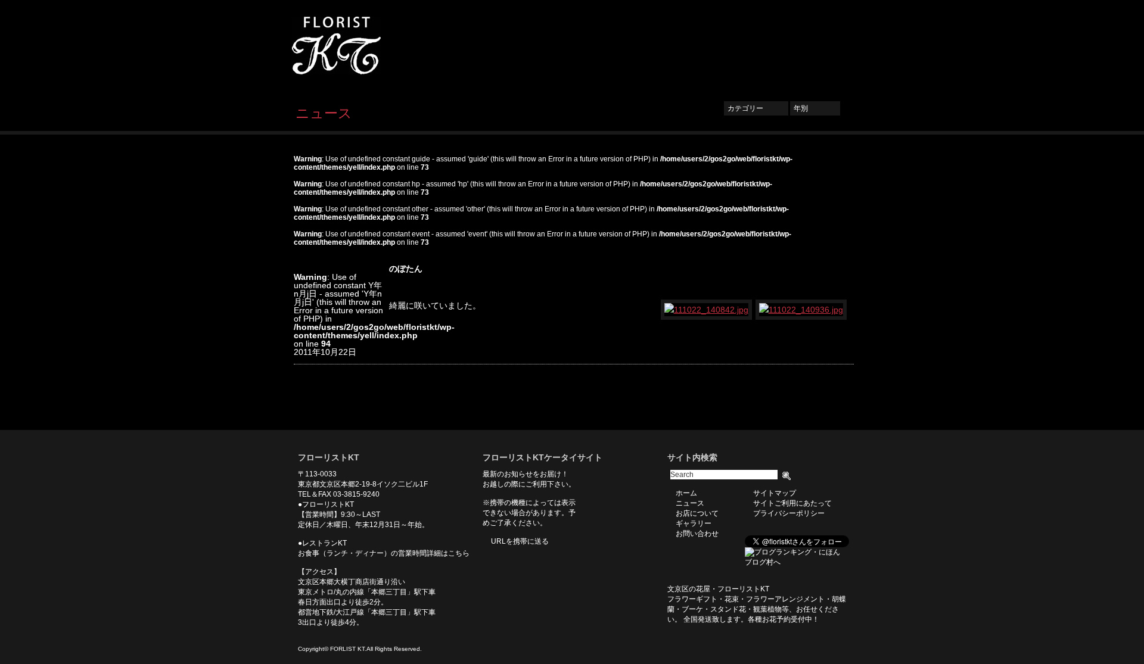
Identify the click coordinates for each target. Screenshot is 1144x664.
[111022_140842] (707, 309)
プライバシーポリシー (789, 513)
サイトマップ (774, 493)
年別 (815, 108)
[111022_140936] (802, 309)
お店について (697, 46)
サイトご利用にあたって (792, 503)
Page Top (836, 412)
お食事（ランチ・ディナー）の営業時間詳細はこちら (384, 553)
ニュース (641, 46)
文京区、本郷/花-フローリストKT (357, 45)
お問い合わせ (816, 46)
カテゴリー (756, 108)
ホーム (596, 46)
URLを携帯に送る (520, 541)
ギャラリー (756, 46)
